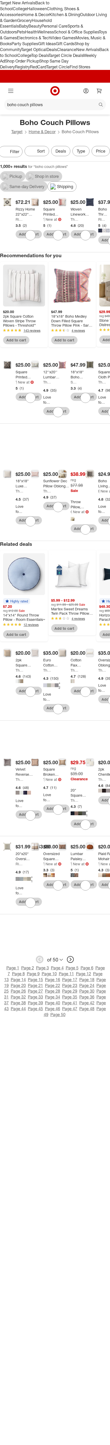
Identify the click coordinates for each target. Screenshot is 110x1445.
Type (81, 151)
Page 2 (27, 967)
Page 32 (18, 996)
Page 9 (33, 973)
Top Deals (40, 55)
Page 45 (35, 1008)
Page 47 (69, 1008)
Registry (22, 66)
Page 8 (18, 973)
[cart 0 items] (99, 90)
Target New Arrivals (17, 2)
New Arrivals (87, 49)
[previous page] (40, 959)
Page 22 (52, 985)
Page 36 (86, 996)
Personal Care (54, 26)
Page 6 (87, 967)
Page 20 (18, 985)
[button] (16, 601)
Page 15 (35, 979)
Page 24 (86, 985)
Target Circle (58, 66)
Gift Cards (65, 43)
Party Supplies (25, 43)
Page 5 (72, 967)
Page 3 (42, 967)
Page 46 (52, 1008)
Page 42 (86, 1002)
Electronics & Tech (34, 37)
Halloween (37, 8)
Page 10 (49, 973)
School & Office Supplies (76, 31)
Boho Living (99, 491)
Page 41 (69, 1002)
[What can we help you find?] (55, 104)
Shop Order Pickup (22, 61)
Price (100, 151)
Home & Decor (36, 14)
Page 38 (18, 1002)
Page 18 (86, 979)
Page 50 (57, 1014)
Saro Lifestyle (74, 382)
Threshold (44, 219)
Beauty (34, 26)
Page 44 (18, 1008)
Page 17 (69, 979)
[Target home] (55, 91)
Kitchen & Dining (64, 14)
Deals (52, 49)
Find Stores (80, 66)
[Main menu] (10, 90)
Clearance (66, 49)
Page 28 (52, 991)
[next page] (70, 959)
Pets (21, 31)
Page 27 (35, 991)
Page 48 (86, 1008)
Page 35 (69, 996)
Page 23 (69, 985)
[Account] (86, 90)
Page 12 (83, 973)
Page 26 (18, 991)
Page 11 (66, 973)
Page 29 (69, 991)
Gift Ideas (47, 43)
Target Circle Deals (66, 55)
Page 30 (86, 991)
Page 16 (52, 979)
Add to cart (16, 340)
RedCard (38, 66)
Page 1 (12, 967)
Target (17, 131)
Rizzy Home (19, 219)
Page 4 (57, 967)
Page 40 (52, 1002)
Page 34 (52, 996)
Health (31, 31)
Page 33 (35, 996)
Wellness (45, 31)
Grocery (24, 20)
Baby (23, 26)
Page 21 (35, 985)
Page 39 (35, 1002)
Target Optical (34, 49)
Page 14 (18, 979)
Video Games (63, 37)
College (20, 8)
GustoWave (71, 512)
